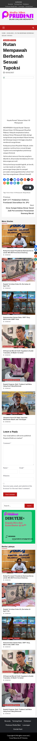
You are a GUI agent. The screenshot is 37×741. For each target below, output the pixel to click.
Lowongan (21, 6)
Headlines (6, 40)
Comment (7, 443)
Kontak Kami (29, 6)
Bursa (5, 279)
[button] (4, 179)
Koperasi (21, 346)
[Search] (33, 28)
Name (5, 468)
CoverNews (13, 738)
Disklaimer (26, 4)
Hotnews (13, 40)
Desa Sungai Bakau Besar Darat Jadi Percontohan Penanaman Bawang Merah (20, 209)
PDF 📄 (28, 187)
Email (21, 468)
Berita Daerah (7, 246)
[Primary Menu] (3, 27)
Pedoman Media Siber (11, 6)
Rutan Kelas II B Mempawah (14, 192)
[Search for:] (14, 506)
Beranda (10, 4)
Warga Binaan (26, 192)
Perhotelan (22, 413)
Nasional (16, 279)
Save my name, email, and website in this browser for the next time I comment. (17, 487)
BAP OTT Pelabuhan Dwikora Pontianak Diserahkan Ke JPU (16, 200)
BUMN (14, 246)
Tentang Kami (18, 4)
